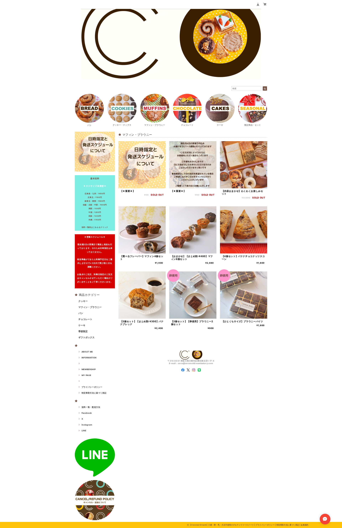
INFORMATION (89, 357)
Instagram (87, 425)
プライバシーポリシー (92, 387)
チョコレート (85, 319)
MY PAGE (86, 375)
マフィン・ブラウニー (90, 307)
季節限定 (83, 331)
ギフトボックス (86, 337)
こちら (96, 227)
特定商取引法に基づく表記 (94, 393)
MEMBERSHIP (89, 369)
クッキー (83, 301)
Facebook (87, 413)
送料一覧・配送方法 (91, 407)
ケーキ (81, 325)
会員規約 (305, 525)
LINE (84, 430)
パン (80, 313)
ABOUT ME (87, 352)
